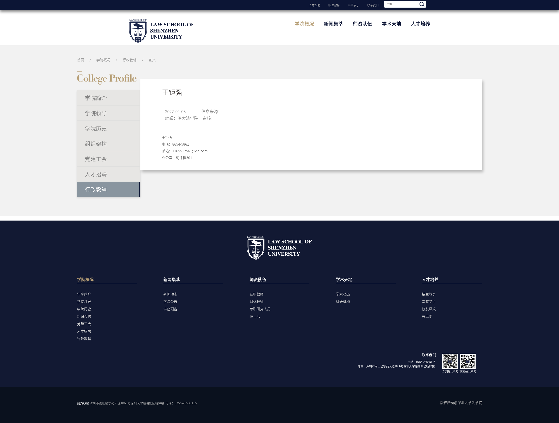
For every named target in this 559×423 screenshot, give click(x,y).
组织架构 (96, 143)
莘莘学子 (353, 4)
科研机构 (343, 301)
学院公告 (170, 301)
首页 (80, 59)
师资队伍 (362, 23)
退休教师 (257, 301)
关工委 (427, 316)
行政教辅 (129, 59)
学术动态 (343, 294)
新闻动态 (170, 294)
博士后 (255, 316)
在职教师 (257, 294)
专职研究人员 (260, 308)
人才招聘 (314, 4)
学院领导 (96, 113)
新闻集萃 (333, 23)
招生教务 (334, 4)
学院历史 (96, 128)
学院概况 (304, 23)
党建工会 (96, 159)
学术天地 (391, 23)
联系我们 (373, 4)
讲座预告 (170, 308)
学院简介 (96, 98)
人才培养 (420, 23)
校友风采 (429, 308)
